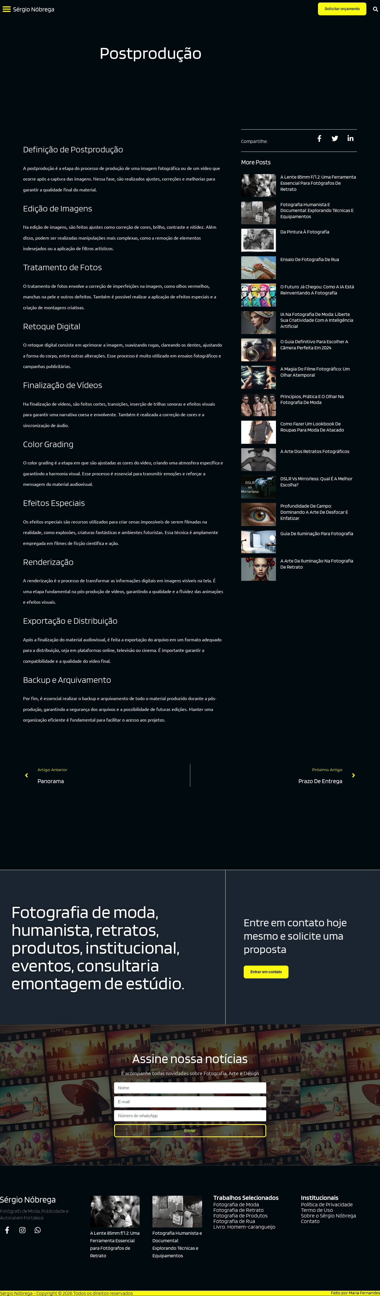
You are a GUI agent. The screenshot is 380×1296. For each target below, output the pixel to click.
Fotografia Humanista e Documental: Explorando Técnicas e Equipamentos (317, 210)
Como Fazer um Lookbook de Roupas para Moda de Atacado (312, 427)
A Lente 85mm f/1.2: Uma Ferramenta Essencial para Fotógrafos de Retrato (318, 183)
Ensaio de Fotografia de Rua (309, 259)
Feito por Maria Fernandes (355, 1292)
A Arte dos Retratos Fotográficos (314, 451)
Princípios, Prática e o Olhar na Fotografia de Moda (312, 399)
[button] (6, 9)
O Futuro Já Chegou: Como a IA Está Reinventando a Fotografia (317, 290)
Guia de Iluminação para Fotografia (316, 533)
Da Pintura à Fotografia (304, 232)
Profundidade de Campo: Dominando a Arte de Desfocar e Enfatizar (314, 512)
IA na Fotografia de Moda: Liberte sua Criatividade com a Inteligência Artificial (316, 320)
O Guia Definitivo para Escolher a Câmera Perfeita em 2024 (314, 344)
